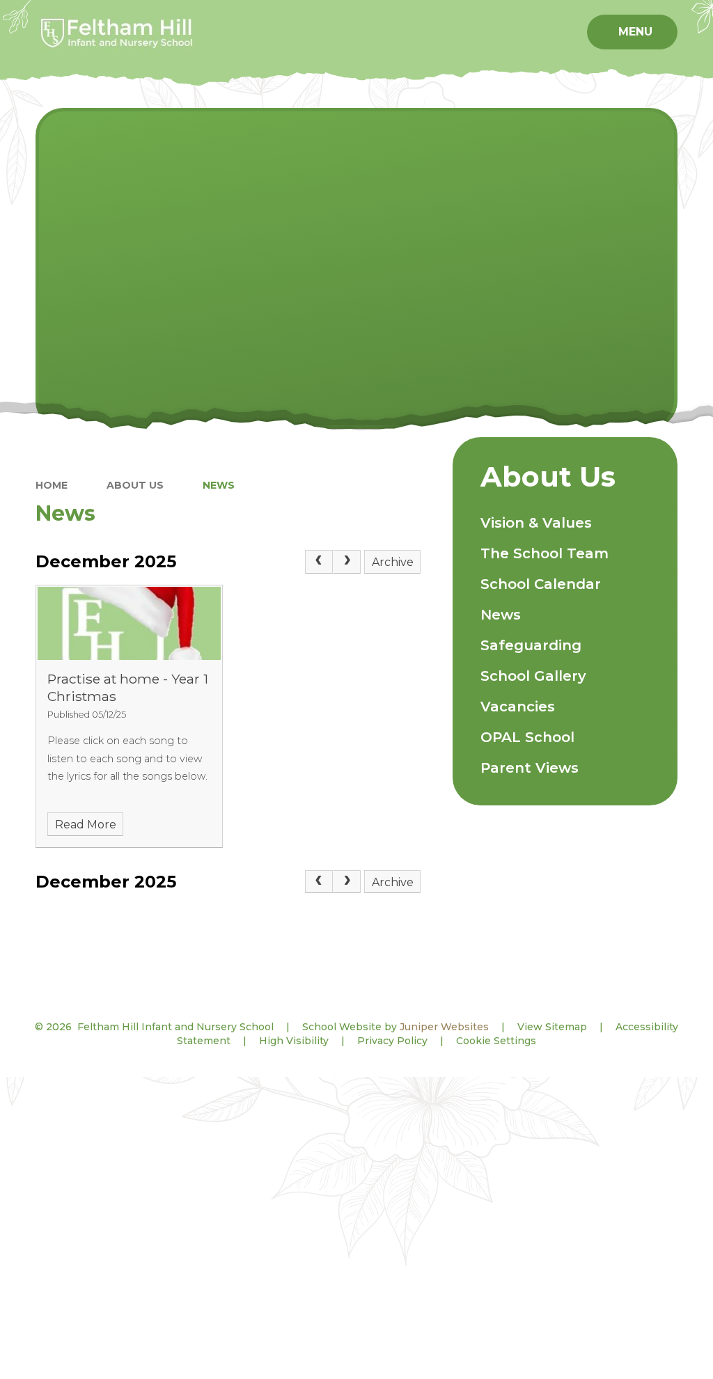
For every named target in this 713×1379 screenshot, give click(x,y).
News (219, 485)
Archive (393, 562)
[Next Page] (347, 562)
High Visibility (294, 1040)
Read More (85, 824)
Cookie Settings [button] (496, 1040)
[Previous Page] (319, 562)
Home (52, 485)
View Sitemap (552, 1027)
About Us (135, 485)
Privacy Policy (392, 1040)
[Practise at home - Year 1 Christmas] (129, 623)
